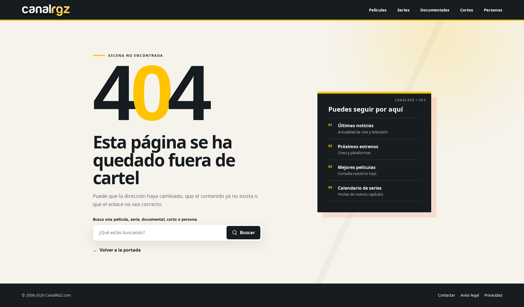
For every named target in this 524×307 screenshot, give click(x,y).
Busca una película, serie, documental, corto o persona (145, 219)
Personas (493, 10)
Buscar (247, 232)
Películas (377, 10)
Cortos (466, 10)
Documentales (434, 10)
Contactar (446, 295)
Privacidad (493, 295)
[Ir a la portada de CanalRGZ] (46, 9)
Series (403, 10)
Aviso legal (470, 295)
